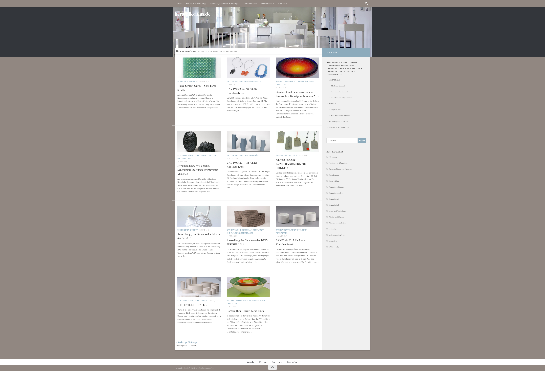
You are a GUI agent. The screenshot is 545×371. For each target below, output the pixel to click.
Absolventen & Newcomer (341, 97)
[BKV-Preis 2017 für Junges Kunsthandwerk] (297, 216)
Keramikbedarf (250, 3)
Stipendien (333, 241)
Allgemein (333, 157)
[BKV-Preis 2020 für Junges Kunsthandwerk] (248, 68)
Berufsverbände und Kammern (291, 81)
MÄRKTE (333, 103)
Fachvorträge (334, 181)
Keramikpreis (334, 199)
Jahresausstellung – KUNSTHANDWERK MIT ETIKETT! (291, 163)
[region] (272, 28)
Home (179, 3)
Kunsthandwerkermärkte (340, 115)
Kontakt (250, 362)
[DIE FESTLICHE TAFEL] (199, 287)
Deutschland (266, 3)
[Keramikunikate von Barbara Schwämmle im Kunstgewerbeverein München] (199, 141)
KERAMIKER (334, 80)
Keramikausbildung (336, 187)
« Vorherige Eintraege (186, 342)
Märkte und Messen (336, 217)
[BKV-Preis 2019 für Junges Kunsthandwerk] (248, 141)
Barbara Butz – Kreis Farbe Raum (246, 311)
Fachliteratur (334, 175)
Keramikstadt (334, 205)
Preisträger (255, 81)
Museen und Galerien (187, 81)
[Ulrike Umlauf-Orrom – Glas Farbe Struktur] (199, 68)
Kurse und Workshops (337, 211)
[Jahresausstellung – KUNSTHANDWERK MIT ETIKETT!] (297, 141)
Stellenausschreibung (337, 235)
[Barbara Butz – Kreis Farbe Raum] (248, 287)
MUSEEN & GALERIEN (339, 121)
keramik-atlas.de (192, 13)
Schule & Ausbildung (196, 3)
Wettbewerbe (334, 246)
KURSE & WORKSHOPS (339, 127)
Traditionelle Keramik (339, 91)
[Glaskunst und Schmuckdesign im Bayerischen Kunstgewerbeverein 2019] (297, 68)
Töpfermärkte (336, 109)
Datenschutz (292, 362)
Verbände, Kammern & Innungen (224, 3)
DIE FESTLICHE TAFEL (192, 305)
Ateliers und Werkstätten (338, 163)
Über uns (263, 362)
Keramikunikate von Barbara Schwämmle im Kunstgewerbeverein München (197, 169)
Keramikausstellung (336, 193)
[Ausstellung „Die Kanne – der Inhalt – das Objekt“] (199, 216)
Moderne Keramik (338, 85)
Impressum (277, 362)
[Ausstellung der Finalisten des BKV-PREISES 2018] (248, 216)
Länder (281, 3)
